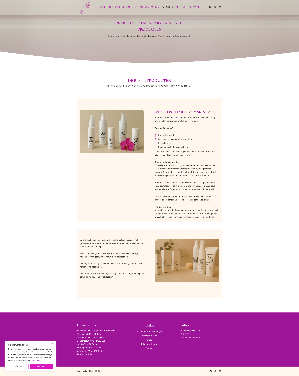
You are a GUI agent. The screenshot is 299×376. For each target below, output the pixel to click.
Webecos (167, 7)
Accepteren (41, 366)
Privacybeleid (36, 360)
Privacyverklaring (149, 344)
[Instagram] (215, 7)
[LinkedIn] (220, 7)
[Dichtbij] (53, 343)
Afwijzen (18, 366)
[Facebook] (210, 7)
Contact (193, 7)
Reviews (180, 7)
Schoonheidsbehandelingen (149, 331)
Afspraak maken (149, 7)
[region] (30, 356)
